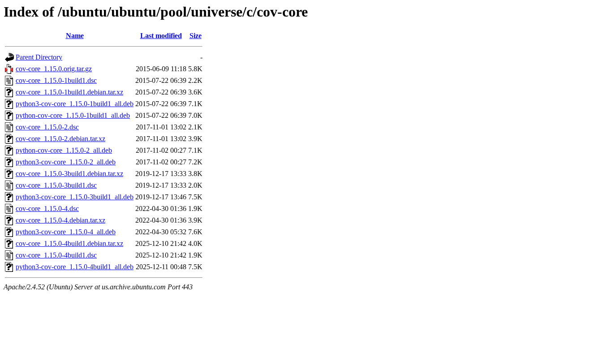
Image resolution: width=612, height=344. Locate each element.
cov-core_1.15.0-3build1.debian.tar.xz (69, 173)
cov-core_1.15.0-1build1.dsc (56, 80)
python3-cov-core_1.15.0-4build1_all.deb (75, 267)
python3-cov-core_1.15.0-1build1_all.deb (75, 104)
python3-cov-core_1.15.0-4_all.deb (66, 232)
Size (196, 35)
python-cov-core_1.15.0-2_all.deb (64, 150)
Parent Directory (39, 57)
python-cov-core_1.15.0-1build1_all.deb (73, 115)
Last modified (161, 35)
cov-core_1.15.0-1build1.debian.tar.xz (69, 92)
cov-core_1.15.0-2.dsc (47, 127)
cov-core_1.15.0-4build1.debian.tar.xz (69, 243)
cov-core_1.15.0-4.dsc (47, 208)
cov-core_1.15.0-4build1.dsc (56, 255)
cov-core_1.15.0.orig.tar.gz (54, 69)
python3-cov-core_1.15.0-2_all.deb (66, 162)
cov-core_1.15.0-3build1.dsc (56, 185)
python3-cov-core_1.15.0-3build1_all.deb (75, 197)
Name (75, 35)
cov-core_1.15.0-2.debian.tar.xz (60, 138)
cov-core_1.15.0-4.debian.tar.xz (60, 220)
